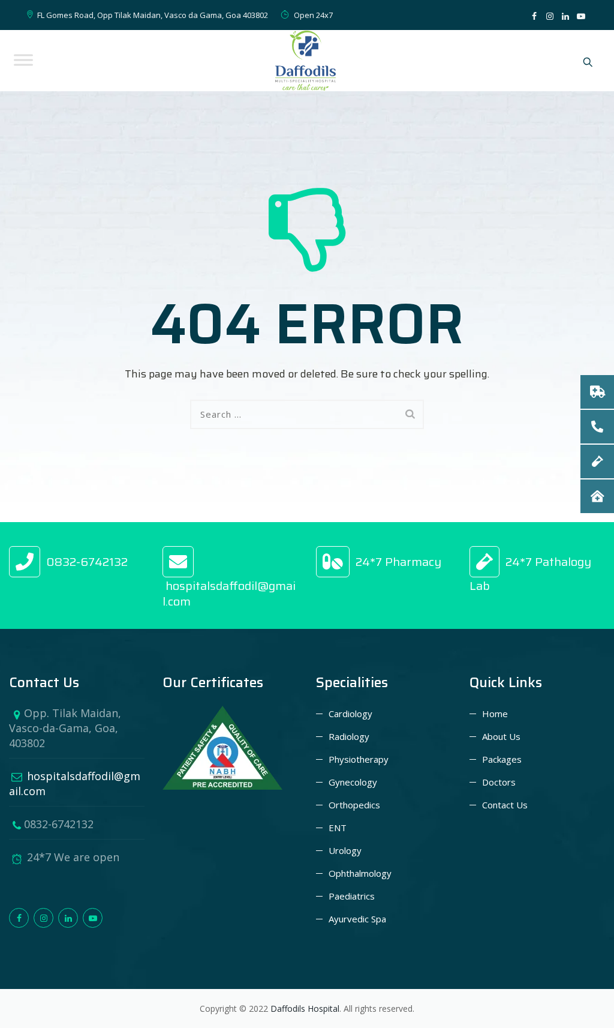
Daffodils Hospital (304, 1008)
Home (495, 714)
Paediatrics (352, 896)
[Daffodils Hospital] (305, 60)
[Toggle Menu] (23, 59)
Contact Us (505, 805)
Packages (502, 759)
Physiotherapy (359, 759)
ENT (338, 828)
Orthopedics (354, 805)
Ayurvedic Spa (357, 919)
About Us (501, 736)
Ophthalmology (360, 873)
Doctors (499, 782)
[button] (597, 496)
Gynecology (353, 782)
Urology (345, 850)
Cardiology (350, 714)
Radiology (349, 736)
